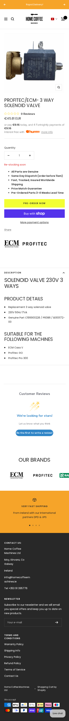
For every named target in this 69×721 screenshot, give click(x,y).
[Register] (56, 622)
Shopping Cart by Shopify (47, 688)
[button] (54, 19)
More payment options (34, 222)
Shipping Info (12, 650)
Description (12, 272)
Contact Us (11, 676)
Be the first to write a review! (34, 433)
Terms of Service (14, 669)
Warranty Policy (14, 644)
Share (7, 230)
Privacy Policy (12, 657)
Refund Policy (12, 663)
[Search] (12, 19)
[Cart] (63, 19)
